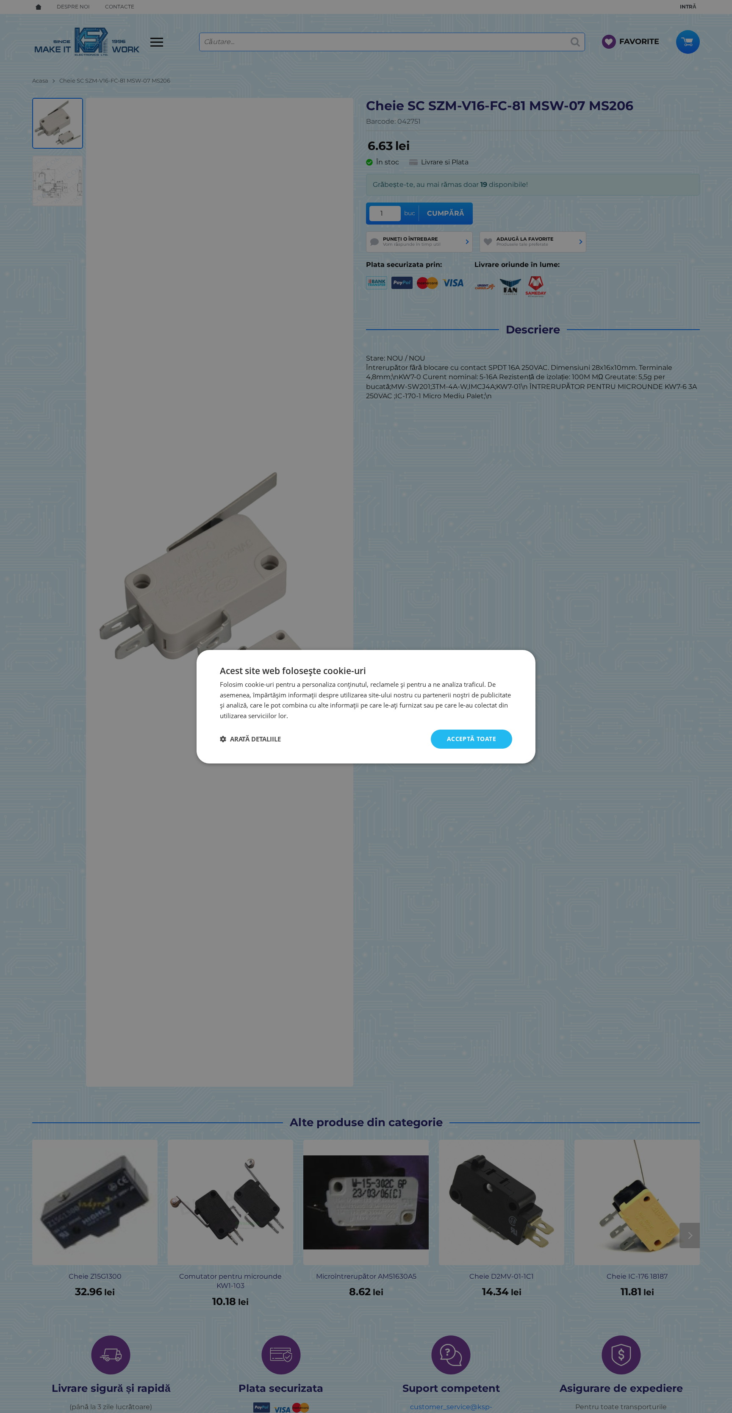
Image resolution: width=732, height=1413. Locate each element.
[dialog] (366, 706)
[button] (250, 739)
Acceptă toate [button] (471, 739)
